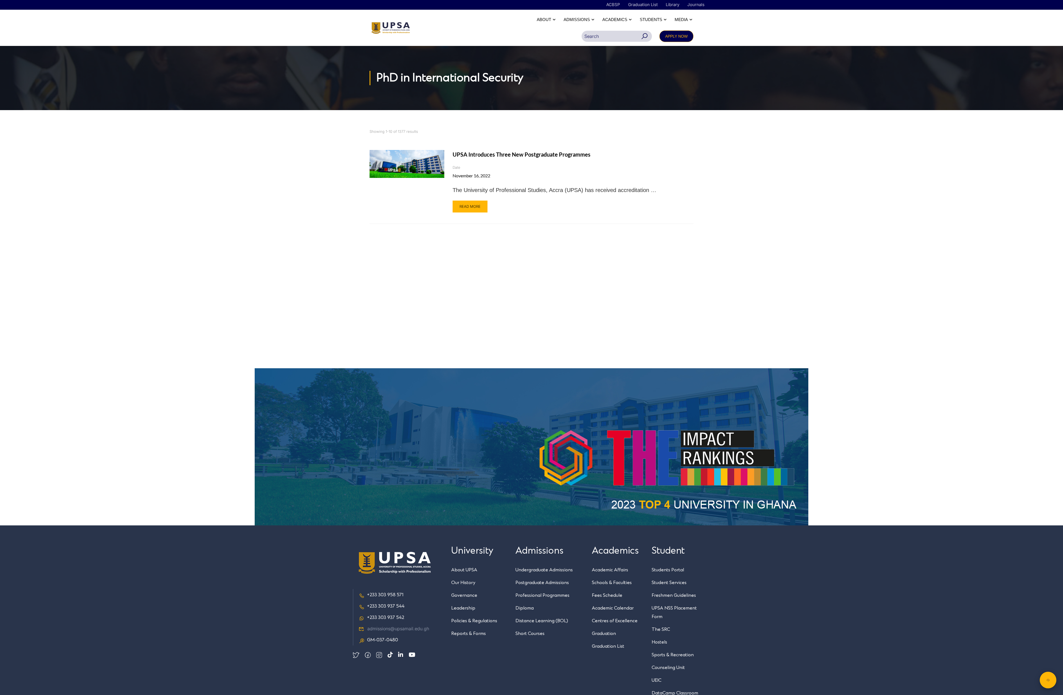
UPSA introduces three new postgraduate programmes (521, 154)
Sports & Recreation (673, 655)
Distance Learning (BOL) (541, 621)
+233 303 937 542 (385, 617)
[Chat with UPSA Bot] (1048, 680)
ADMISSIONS (577, 19)
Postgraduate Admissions (542, 582)
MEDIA (681, 19)
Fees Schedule (607, 595)
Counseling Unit (668, 667)
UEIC (656, 680)
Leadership (463, 608)
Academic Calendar (613, 608)
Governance (464, 595)
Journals (696, 4)
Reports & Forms (468, 633)
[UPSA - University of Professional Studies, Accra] (391, 28)
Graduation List (643, 4)
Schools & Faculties (612, 582)
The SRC (661, 629)
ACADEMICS (614, 19)
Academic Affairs (610, 570)
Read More (470, 206)
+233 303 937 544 (385, 606)
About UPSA (464, 570)
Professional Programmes (542, 595)
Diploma (524, 608)
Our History (463, 582)
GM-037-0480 (382, 640)
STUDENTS (651, 19)
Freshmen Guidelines (674, 595)
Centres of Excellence (615, 621)
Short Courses (530, 633)
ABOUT (544, 19)
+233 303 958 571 (385, 595)
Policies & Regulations (474, 621)
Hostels (659, 642)
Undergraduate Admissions (544, 570)
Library (672, 4)
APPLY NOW (676, 36)
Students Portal (668, 570)
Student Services (669, 582)
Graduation (604, 633)
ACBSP (613, 4)
